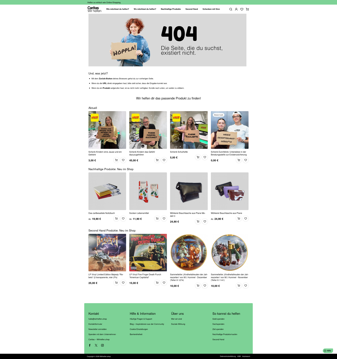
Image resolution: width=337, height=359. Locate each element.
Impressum (246, 356)
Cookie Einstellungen (139, 329)
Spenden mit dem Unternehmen (102, 334)
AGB (239, 356)
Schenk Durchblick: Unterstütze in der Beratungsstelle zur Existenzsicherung (229, 153)
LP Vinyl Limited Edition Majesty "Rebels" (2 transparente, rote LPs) (105, 276)
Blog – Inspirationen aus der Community (147, 324)
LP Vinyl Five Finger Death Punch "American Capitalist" (145, 276)
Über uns (177, 314)
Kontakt (93, 314)
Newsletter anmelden (97, 329)
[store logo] (94, 9)
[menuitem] (118, 9)
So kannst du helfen (226, 314)
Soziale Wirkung (178, 324)
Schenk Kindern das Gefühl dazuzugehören (142, 153)
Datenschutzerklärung (228, 356)
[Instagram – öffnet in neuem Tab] (102, 345)
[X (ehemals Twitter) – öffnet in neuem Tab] (96, 345)
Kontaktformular (95, 324)
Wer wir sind (176, 318)
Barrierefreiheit (136, 334)
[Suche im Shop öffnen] (231, 9)
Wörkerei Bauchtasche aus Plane (226, 213)
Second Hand (218, 339)
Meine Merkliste (242, 9)
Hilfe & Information (143, 314)
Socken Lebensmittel (139, 213)
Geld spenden (218, 318)
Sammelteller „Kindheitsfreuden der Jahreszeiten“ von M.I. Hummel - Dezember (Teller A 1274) (189, 277)
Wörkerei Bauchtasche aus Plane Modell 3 (187, 214)
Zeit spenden (218, 329)
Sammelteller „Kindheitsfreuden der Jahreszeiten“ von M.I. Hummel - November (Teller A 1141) (230, 277)
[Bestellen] (116, 160)
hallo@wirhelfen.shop (97, 318)
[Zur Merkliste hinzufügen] (123, 160)
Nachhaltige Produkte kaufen (224, 334)
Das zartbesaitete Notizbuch (101, 213)
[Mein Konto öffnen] (236, 9)
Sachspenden (218, 324)
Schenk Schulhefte (179, 151)
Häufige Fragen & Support (141, 318)
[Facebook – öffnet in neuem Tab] (89, 345)
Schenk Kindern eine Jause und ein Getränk (105, 153)
